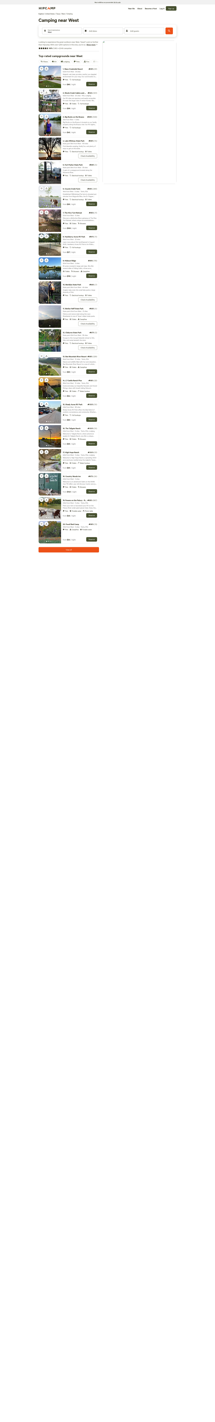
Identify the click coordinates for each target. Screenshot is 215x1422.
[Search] (169, 31)
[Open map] (139, 112)
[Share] (46, 69)
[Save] (42, 69)
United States (50, 14)
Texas (58, 14)
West (63, 14)
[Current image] (46, 86)
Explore (41, 14)
